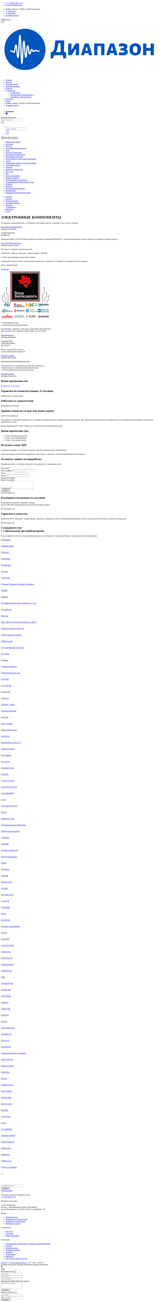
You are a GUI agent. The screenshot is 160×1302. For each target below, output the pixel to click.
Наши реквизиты (12, 1236)
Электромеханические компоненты (20, 182)
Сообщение (6, 488)
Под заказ (9, 172)
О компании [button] (10, 91)
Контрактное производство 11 (22, 95)
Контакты (9, 209)
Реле (7, 150)
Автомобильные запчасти (16, 148)
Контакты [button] (9, 99)
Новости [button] (9, 88)
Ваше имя (5, 468)
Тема (3, 473)
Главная (9, 197)
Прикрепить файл (15, 1281)
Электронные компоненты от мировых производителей (28, 1244)
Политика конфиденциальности (18, 1263)
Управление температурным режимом (21, 163)
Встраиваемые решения (15, 188)
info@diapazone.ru (14, 5)
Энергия (9, 184)
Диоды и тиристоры (14, 153)
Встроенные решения (14, 157)
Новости (9, 205)
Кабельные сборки (13, 142)
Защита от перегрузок (14, 169)
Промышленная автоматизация (18, 193)
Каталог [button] (9, 82)
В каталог (5, 227)
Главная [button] (9, 80)
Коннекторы (11, 191)
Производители (12, 201)
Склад (8, 161)
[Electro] (5, 19)
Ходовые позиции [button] (13, 86)
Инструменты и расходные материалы (21, 159)
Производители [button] (12, 84)
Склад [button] (8, 101)
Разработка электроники (15, 1221)
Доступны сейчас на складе (17, 1259)
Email (4, 476)
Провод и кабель (12, 178)
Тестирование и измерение (16, 180)
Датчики (9, 167)
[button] (6, 126)
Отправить (5, 490)
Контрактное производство (16, 1219)
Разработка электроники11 (21, 97)
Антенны (9, 144)
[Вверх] (2, 1267)
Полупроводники (13, 165)
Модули (9, 146)
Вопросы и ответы (13, 1224)
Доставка (11, 13)
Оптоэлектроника (13, 176)
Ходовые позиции (13, 203)
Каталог (9, 199)
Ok (3, 1269)
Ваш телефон (7, 471)
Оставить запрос (12, 15)
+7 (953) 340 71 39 (14, 3)
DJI (7, 174)
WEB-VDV (4, 1263)
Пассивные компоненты (15, 155)
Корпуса (9, 186)
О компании (15, 93)
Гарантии (11, 11)
